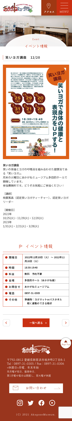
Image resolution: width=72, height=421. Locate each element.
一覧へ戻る (36, 323)
